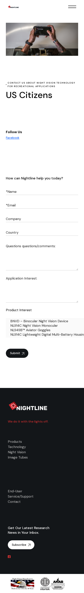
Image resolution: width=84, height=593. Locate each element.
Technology (17, 447)
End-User (15, 491)
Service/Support (20, 496)
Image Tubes (18, 457)
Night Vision (17, 452)
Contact (14, 502)
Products (15, 441)
